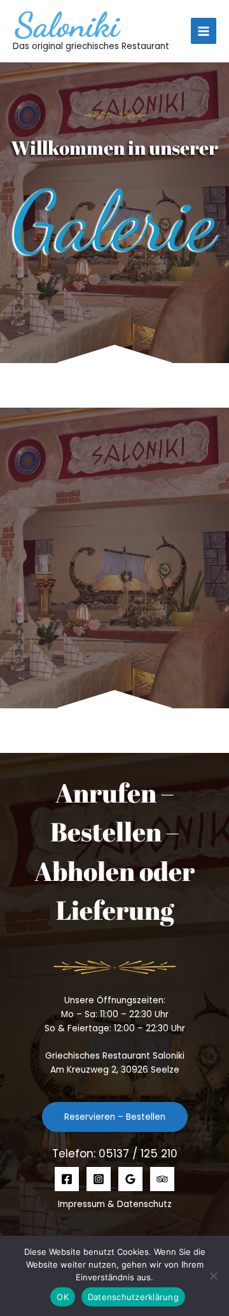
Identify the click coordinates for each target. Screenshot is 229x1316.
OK (63, 1297)
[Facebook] (67, 1179)
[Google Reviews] (130, 1179)
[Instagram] (99, 1179)
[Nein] (213, 1276)
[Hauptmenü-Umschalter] (204, 31)
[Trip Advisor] (162, 1179)
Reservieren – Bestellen (114, 1117)
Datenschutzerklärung (133, 1297)
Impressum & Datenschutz (115, 1204)
